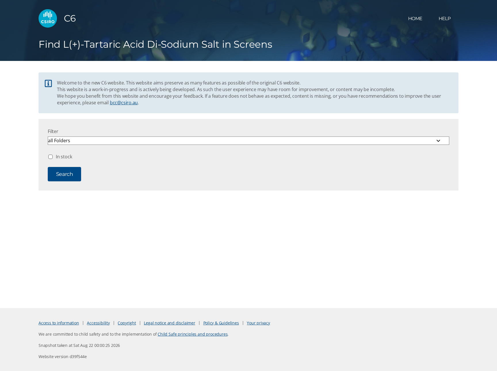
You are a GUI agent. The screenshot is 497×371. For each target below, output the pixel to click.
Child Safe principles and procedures (193, 334)
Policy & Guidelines (221, 323)
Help (444, 18)
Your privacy (258, 323)
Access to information (59, 323)
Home (415, 18)
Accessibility (98, 323)
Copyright (127, 323)
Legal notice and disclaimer (169, 323)
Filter (53, 131)
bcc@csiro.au (124, 102)
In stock (64, 156)
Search (64, 174)
